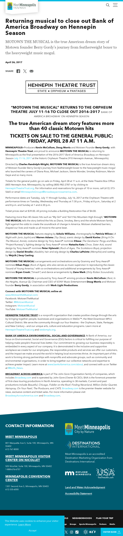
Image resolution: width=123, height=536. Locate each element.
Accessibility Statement (78, 493)
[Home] (22, 6)
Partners (102, 524)
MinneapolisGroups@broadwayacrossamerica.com (49, 191)
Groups (73, 524)
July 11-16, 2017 (23, 158)
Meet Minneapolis (21, 436)
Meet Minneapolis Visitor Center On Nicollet (27, 458)
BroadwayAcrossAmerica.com (21, 395)
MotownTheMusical (27, 309)
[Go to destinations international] (82, 445)
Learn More (24, 524)
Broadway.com (23, 377)
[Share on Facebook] (18, 71)
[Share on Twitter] (25, 71)
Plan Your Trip (104, 518)
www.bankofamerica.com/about (65, 364)
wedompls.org (47, 329)
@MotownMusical (23, 302)
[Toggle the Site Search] (108, 5)
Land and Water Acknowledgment (85, 487)
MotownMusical (26, 305)
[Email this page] (31, 71)
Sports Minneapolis (87, 524)
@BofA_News (15, 368)
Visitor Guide (109, 532)
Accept (32, 530)
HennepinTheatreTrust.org (19, 188)
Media (112, 524)
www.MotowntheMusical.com (21, 294)
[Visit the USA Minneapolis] (106, 473)
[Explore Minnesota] (78, 473)
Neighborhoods (82, 518)
